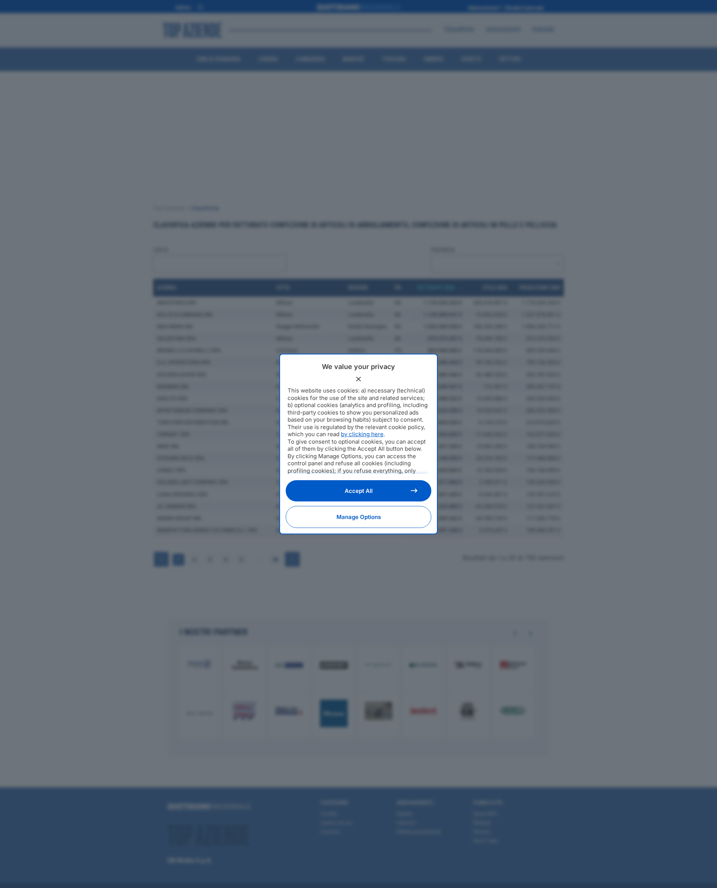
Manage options (358, 516)
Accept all (359, 490)
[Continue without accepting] (358, 379)
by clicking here (362, 434)
